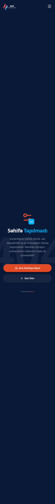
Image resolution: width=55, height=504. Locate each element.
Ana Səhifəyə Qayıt (29, 268)
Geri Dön (29, 278)
